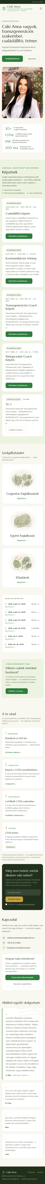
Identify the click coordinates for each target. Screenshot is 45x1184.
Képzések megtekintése (22, 984)
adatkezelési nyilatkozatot (26, 904)
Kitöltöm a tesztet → (17, 691)
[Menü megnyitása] (40, 8)
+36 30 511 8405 (37, 2)
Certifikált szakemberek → (15, 815)
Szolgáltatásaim (12, 58)
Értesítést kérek (14, 899)
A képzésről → (10, 784)
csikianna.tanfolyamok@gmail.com (18, 938)
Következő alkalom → (13, 752)
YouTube (40, 1172)
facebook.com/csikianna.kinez (17, 948)
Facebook (31, 1172)
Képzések (32, 59)
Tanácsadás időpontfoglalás (22, 977)
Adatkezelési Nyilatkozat (10, 1179)
